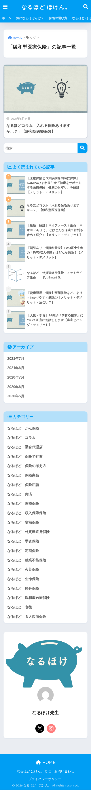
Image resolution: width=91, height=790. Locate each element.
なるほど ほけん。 (46, 6)
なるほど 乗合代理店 (25, 447)
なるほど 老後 (19, 607)
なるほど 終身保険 (23, 588)
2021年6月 (15, 368)
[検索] (82, 148)
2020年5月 (15, 396)
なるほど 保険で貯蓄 (25, 456)
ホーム (6, 18)
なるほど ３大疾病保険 (26, 616)
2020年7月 (15, 377)
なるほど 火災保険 (23, 569)
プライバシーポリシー (44, 779)
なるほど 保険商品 (23, 475)
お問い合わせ (64, 771)
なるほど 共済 (19, 494)
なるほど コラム (21, 437)
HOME (48, 762)
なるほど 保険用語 (23, 485)
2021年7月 (15, 358)
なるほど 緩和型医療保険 (28, 598)
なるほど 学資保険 (23, 541)
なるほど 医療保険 (23, 503)
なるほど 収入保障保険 (26, 513)
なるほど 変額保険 (23, 522)
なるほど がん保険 (23, 428)
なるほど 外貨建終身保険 (28, 532)
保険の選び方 (58, 18)
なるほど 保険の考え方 (26, 466)
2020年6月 (15, 387)
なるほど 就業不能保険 (26, 560)
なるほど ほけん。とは (34, 771)
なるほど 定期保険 (23, 551)
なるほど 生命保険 (23, 579)
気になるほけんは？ (30, 18)
